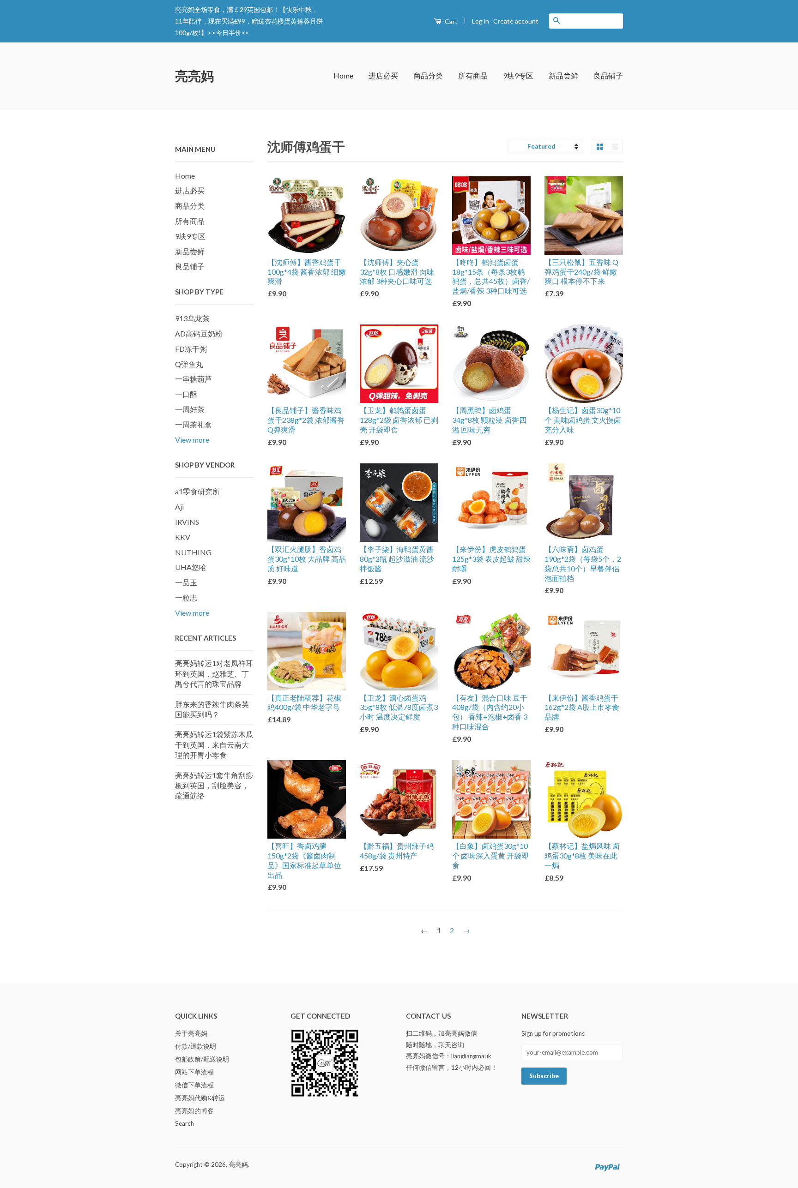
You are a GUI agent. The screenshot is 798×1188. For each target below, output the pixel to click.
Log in (480, 21)
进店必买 (383, 75)
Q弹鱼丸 (189, 364)
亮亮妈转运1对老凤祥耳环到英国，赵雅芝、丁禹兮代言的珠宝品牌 (214, 673)
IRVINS (187, 521)
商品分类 (428, 75)
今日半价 (229, 32)
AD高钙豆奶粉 (199, 333)
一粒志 (186, 597)
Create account (515, 21)
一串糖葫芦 (193, 378)
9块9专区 (518, 75)
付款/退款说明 (195, 1046)
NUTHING (193, 552)
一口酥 (186, 394)
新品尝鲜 (563, 75)
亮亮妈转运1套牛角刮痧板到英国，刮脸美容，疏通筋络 (214, 785)
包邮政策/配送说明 (202, 1059)
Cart (450, 21)
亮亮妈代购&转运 (200, 1098)
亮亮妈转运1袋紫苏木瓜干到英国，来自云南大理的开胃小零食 (214, 744)
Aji (179, 506)
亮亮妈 (194, 76)
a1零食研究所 (197, 491)
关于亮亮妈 (191, 1033)
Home (343, 75)
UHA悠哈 (190, 567)
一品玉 (186, 582)
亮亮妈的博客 (194, 1111)
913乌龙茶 (192, 318)
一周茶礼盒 (193, 424)
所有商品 (473, 75)
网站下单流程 (194, 1072)
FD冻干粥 (191, 348)
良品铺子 (608, 75)
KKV (182, 537)
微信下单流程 (194, 1085)
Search (184, 1123)
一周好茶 (190, 409)
